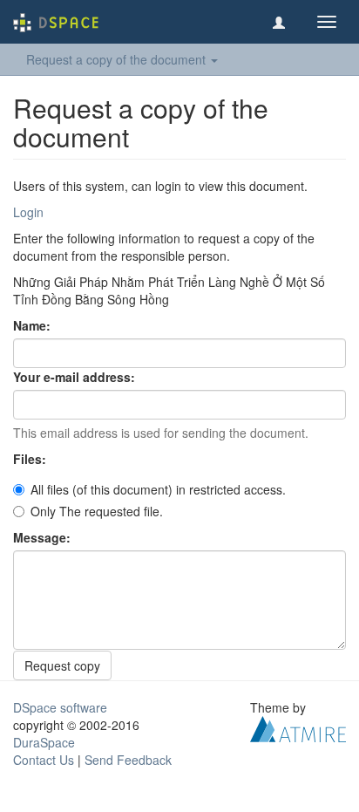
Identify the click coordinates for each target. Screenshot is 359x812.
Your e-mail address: (76, 377)
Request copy (62, 665)
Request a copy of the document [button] (117, 59)
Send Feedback (128, 759)
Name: (33, 325)
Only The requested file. (96, 511)
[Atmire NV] (298, 727)
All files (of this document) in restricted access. (158, 489)
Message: (43, 537)
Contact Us (43, 759)
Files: (31, 458)
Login (28, 212)
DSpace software (60, 707)
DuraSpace (44, 742)
